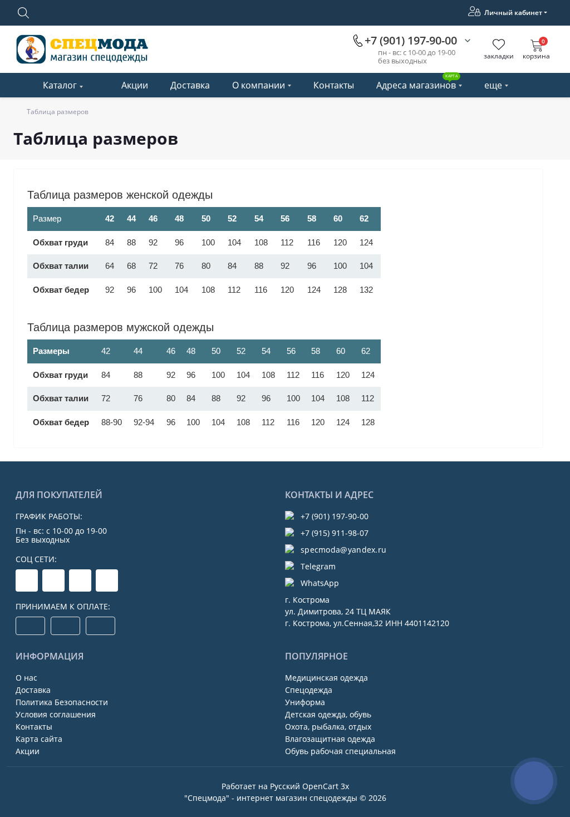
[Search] (23, 12)
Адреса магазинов (417, 82)
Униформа (305, 702)
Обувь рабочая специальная (340, 751)
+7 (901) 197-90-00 (334, 516)
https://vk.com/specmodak (107, 580)
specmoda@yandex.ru (343, 549)
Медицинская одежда (326, 677)
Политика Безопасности (62, 702)
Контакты (333, 85)
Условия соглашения (56, 714)
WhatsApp (320, 583)
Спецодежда (308, 690)
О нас (26, 677)
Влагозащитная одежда (330, 739)
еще (493, 85)
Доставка (190, 85)
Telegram (318, 566)
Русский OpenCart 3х (309, 786)
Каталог (60, 85)
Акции (134, 85)
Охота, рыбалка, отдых (328, 726)
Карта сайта (39, 739)
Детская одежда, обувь (328, 714)
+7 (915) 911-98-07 (334, 533)
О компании (258, 85)
